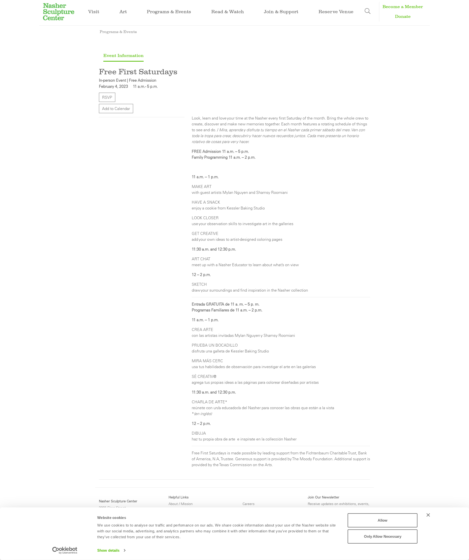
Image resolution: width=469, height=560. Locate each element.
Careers (249, 504)
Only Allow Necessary (382, 536)
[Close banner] (428, 515)
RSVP (107, 97)
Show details (108, 550)
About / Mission (181, 504)
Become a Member (403, 6)
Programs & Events (118, 31)
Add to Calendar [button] (116, 108)
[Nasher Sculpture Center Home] (58, 11)
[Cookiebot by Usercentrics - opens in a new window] (64, 550)
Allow (382, 520)
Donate (403, 16)
